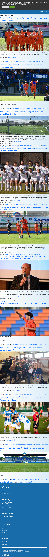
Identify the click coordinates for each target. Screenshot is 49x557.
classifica (35, 108)
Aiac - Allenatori (6, 543)
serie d (6, 63)
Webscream (6, 555)
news (15, 481)
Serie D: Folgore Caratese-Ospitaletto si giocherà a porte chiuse (22, 449)
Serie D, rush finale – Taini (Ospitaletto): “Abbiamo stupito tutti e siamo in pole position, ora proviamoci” (22, 257)
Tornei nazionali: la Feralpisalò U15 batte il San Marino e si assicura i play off (22, 349)
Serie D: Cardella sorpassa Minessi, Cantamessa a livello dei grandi (23, 304)
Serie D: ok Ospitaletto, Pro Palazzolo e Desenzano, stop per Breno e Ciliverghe (23, 19)
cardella (35, 344)
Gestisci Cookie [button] (5, 6)
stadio (37, 481)
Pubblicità (4, 518)
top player (22, 110)
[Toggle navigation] (3, 12)
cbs (30, 61)
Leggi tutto (34, 4)
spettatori (33, 481)
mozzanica (6, 110)
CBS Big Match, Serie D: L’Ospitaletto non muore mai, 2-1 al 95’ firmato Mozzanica (24, 209)
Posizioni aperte (6, 493)
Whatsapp (4, 530)
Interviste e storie (8, 300)
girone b (1, 346)
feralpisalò (2, 146)
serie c (46, 300)
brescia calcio (22, 145)
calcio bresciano (20, 254)
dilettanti (41, 479)
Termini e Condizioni (7, 502)
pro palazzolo (26, 146)
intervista (32, 300)
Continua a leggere (12, 57)
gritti (2, 110)
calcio (20, 61)
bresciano (18, 300)
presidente (42, 300)
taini (4, 301)
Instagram (4, 528)
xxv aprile (41, 481)
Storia (3, 489)
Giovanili (6, 145)
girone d (10, 481)
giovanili (6, 146)
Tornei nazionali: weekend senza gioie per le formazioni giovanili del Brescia (22, 113)
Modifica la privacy (6, 507)
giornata (43, 108)
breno (14, 61)
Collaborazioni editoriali (7, 516)
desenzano (38, 61)
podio (15, 110)
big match (15, 254)
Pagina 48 (22, 482)
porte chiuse (24, 481)
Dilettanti (7, 61)
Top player (7, 108)
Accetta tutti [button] (12, 6)
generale (39, 108)
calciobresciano (25, 61)
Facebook (4, 527)
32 (13, 344)
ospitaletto (43, 61)
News (6, 479)
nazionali (16, 146)
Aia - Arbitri (5, 544)
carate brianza (34, 479)
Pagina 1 (11, 482)
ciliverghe (33, 61)
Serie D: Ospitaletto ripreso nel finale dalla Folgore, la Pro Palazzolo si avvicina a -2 (22, 399)
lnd (12, 481)
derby (37, 204)
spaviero (20, 346)
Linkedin (4, 532)
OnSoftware (6, 554)
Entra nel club (5, 503)
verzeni (26, 110)
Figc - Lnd (4, 541)
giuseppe (28, 300)
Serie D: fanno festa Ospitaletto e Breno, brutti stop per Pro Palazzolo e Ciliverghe (23, 149)
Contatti (4, 491)
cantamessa (31, 344)
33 (13, 108)
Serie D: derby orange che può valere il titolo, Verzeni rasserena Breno (21, 66)
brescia (17, 61)
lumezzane (11, 146)
